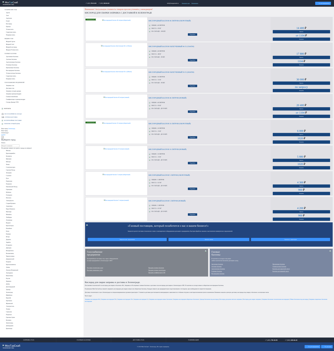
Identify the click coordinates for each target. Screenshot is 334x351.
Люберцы (9, 217)
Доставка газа (10, 88)
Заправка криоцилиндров (13, 94)
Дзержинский (10, 259)
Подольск (9, 314)
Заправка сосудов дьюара (13, 91)
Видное (8, 223)
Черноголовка (10, 256)
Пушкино (9, 184)
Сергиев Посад (10, 170)
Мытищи (8, 211)
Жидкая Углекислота (12, 50)
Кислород (9, 24)
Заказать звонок (209, 239)
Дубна (8, 284)
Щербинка (9, 295)
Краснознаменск (11, 264)
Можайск (9, 214)
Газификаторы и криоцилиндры (15, 99)
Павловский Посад (11, 186)
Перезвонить (194, 3)
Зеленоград (11, 128)
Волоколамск (10, 253)
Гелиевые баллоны (11, 65)
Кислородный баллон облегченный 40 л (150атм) (171, 46)
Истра (8, 236)
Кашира (8, 234)
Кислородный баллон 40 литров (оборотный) (170, 21)
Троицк (8, 289)
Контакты (7, 108)
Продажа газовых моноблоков (157, 270)
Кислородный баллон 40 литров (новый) (167, 98)
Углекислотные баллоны (13, 73)
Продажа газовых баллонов (156, 267)
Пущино (8, 261)
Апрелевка (9, 206)
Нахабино (9, 228)
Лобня (8, 267)
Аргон (8, 12)
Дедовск (8, 239)
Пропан (8, 26)
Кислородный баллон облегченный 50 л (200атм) (171, 72)
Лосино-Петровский (12, 270)
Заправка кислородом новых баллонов (160, 299)
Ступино (8, 175)
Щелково (8, 159)
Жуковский (9, 303)
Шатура (8, 161)
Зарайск (8, 242)
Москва (8, 150)
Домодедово (9, 325)
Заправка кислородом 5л (141, 299)
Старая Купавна (10, 203)
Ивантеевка (9, 275)
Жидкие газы (9, 38)
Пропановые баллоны (12, 67)
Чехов (7, 164)
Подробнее (192, 34)
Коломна (8, 320)
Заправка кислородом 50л (108, 299)
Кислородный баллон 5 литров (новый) (167, 201)
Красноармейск (10, 153)
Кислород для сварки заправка (252, 299)
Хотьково (9, 173)
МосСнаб (10, 3)
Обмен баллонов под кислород (299, 299)
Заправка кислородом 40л (92, 299)
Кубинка (8, 192)
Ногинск (8, 198)
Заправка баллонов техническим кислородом (275, 299)
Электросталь (10, 306)
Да (2, 135)
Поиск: (3, 142)
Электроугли (10, 200)
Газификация (193, 340)
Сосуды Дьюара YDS (12, 102)
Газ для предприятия (324, 3)
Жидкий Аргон (10, 41)
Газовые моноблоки (12, 96)
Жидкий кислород (11, 47)
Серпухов (9, 312)
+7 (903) (103, 3)
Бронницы (9, 328)
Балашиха (9, 156)
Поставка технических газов (95, 267)
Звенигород (9, 323)
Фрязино (8, 281)
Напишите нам (186, 3)
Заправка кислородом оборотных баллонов (186, 299)
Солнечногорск (10, 167)
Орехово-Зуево (10, 317)
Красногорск (10, 225)
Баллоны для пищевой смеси (281, 271)
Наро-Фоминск (10, 209)
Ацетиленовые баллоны (13, 62)
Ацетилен (9, 18)
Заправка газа (10, 85)
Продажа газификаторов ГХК (156, 272)
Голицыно (9, 195)
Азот (7, 15)
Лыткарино (9, 273)
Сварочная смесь (11, 32)
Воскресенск (10, 250)
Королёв (8, 298)
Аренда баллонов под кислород (209, 299)
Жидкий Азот (10, 44)
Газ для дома (328, 346)
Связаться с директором (290, 239)
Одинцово (9, 189)
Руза (7, 178)
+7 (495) (91, 3)
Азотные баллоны (11, 59)
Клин (7, 231)
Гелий (8, 21)
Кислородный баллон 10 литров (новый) (167, 149)
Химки (8, 309)
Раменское (9, 181)
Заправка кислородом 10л (125, 299)
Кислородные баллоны (13, 70)
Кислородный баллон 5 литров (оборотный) (169, 175)
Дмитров (8, 248)
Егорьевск (9, 245)
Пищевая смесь (10, 35)
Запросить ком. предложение (127, 239)
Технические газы (11, 9)
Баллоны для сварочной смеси (281, 269)
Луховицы (9, 220)
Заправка (301, 39)
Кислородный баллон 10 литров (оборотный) (170, 124)
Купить (301, 31)
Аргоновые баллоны (12, 56)
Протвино (9, 300)
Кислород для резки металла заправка (230, 299)
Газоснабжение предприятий (14, 82)
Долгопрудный (10, 286)
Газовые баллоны (10, 53)
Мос (11, 346)
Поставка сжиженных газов (94, 270)
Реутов (8, 278)
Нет (4, 135)
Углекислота (9, 29)
